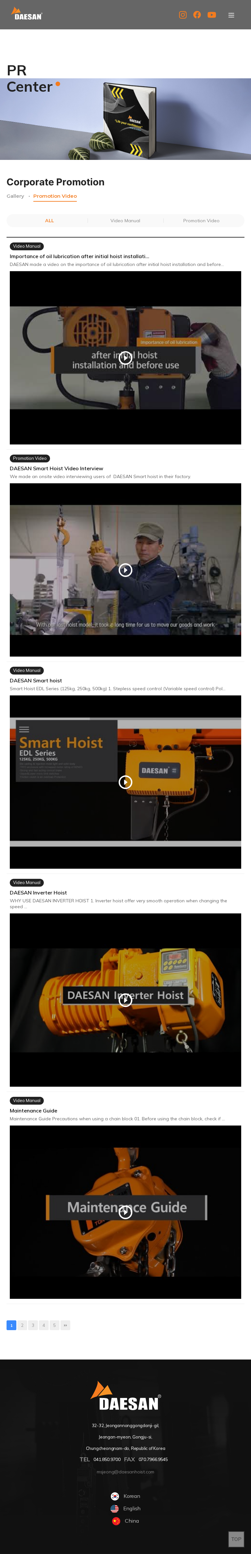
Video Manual (125, 221)
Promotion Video (55, 196)
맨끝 (65, 1325)
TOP (236, 1539)
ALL (49, 221)
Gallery (15, 196)
